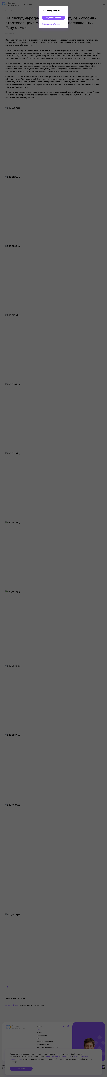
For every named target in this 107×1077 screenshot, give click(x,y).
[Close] (66, 8)
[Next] (103, 538)
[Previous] (4, 538)
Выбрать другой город (51, 24)
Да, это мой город (53, 18)
